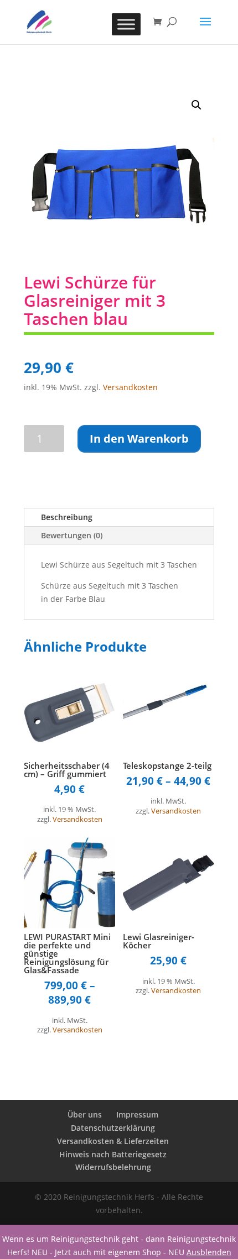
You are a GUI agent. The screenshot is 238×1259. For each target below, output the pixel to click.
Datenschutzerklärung (113, 1127)
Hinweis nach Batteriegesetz (113, 1154)
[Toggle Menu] (126, 24)
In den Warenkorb (139, 438)
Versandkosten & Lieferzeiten (113, 1141)
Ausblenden (209, 1252)
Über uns (85, 1114)
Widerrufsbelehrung (113, 1167)
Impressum (137, 1114)
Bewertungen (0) (71, 535)
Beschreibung (66, 517)
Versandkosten (130, 387)
